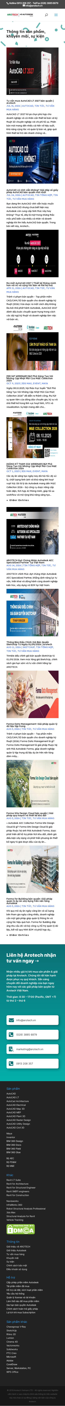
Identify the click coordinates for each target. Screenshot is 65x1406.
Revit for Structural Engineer (20, 1187)
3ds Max (10, 1212)
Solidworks (12, 1349)
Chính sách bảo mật (16, 1265)
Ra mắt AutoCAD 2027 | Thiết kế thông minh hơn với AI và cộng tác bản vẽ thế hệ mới (31, 284)
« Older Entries (17, 500)
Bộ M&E (10, 1166)
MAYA (45, 383)
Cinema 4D (12, 1341)
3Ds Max (27, 383)
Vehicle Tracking (14, 1219)
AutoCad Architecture (17, 1101)
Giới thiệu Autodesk (16, 1250)
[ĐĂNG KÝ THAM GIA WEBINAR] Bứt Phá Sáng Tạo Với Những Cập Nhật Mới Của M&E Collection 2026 (31, 466)
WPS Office (12, 1372)
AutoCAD (27, 105)
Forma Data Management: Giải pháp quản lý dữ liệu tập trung (31, 725)
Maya (9, 1133)
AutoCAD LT (12, 1097)
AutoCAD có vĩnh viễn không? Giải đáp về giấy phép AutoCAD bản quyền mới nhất (32, 191)
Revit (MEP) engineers (17, 1191)
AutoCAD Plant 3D (15, 1116)
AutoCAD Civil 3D (15, 1127)
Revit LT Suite (13, 1180)
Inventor (10, 1137)
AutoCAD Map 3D (15, 1108)
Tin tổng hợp (43, 195)
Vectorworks (12, 1345)
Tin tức (39, 105)
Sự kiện (10, 1261)
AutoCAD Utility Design (18, 1123)
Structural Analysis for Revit (20, 1216)
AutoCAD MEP (13, 1112)
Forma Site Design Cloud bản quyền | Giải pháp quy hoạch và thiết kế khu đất (29, 814)
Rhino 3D (11, 1334)
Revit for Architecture (17, 1183)
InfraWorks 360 (14, 1204)
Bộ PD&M (11, 1162)
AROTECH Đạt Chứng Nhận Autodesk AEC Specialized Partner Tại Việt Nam (29, 561)
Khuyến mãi (12, 1258)
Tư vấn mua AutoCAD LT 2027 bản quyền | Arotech (30, 101)
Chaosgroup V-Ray (16, 1326)
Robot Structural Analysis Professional (25, 1208)
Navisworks (12, 1201)
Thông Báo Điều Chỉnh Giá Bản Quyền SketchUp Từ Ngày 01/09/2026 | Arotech (29, 643)
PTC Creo (11, 1353)
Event (37, 383)
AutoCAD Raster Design (18, 1120)
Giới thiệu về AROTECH (18, 1246)
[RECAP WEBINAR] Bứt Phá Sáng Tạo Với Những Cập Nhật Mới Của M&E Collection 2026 (29, 378)
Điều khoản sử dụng (16, 1269)
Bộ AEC (10, 1158)
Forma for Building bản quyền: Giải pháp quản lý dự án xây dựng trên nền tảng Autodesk (29, 901)
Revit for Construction (17, 1195)
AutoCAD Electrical (16, 1105)
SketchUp (29, 647)
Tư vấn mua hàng (23, 198)
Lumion (10, 1338)
